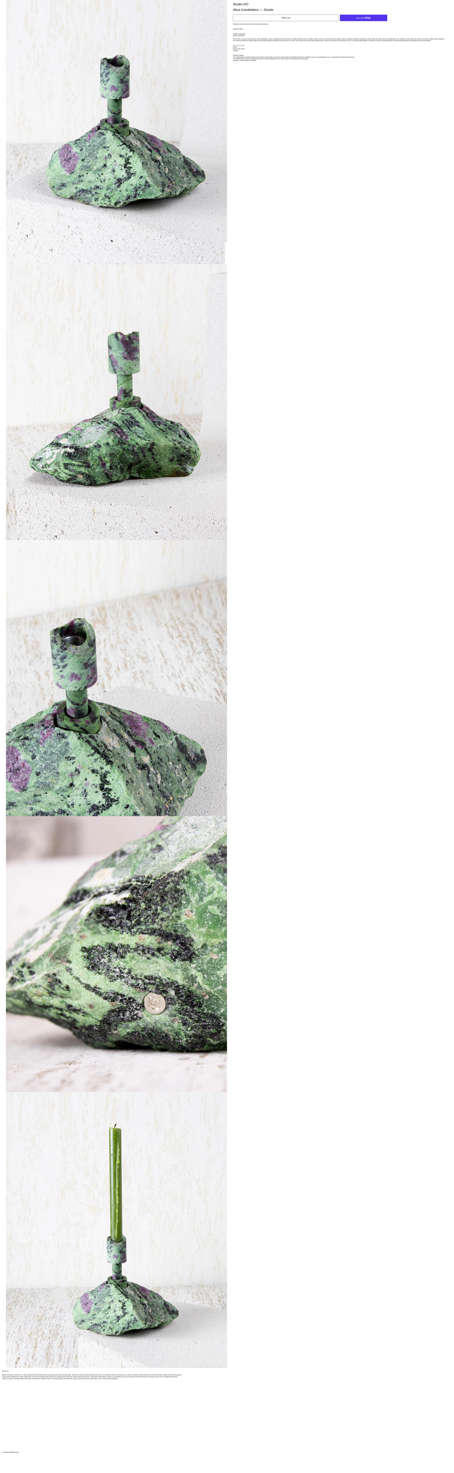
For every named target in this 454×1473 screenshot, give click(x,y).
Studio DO (240, 4)
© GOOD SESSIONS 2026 (10, 1452)
